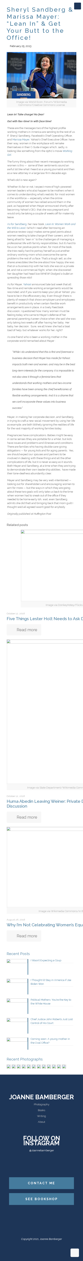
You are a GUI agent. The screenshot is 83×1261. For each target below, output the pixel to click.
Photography (41, 1104)
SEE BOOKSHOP (41, 1199)
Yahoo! (27, 284)
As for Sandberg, (17, 224)
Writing (41, 1116)
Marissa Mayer (20, 139)
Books (41, 1110)
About (41, 1121)
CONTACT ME (41, 1183)
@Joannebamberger (41, 1150)
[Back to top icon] (75, 1253)
